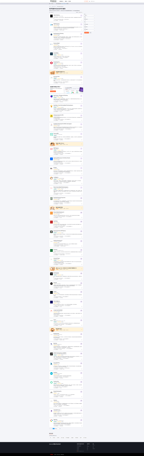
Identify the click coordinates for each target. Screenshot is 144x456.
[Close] (85, 219)
